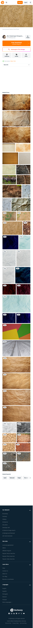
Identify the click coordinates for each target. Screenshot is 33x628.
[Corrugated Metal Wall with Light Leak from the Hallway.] (16, 441)
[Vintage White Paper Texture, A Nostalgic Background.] (8, 179)
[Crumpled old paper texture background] (11, 248)
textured (12, 601)
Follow (27, 37)
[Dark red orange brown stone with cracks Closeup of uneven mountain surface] (9, 190)
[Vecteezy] (2, 2)
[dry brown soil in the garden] (9, 560)
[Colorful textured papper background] (16, 424)
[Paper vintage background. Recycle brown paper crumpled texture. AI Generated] (16, 457)
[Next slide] (26, 601)
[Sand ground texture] (9, 269)
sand (5, 601)
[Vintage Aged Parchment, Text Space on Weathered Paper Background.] (9, 156)
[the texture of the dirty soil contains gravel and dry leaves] (6, 295)
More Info (6, 64)
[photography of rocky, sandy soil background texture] (9, 570)
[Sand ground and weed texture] (9, 260)
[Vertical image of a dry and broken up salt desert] (6, 235)
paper (19, 601)
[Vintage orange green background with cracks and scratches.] (21, 178)
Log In (25, 2)
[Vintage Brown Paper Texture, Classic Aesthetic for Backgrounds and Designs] (8, 147)
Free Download (16, 43)
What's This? (13, 61)
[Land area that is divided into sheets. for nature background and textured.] (9, 541)
